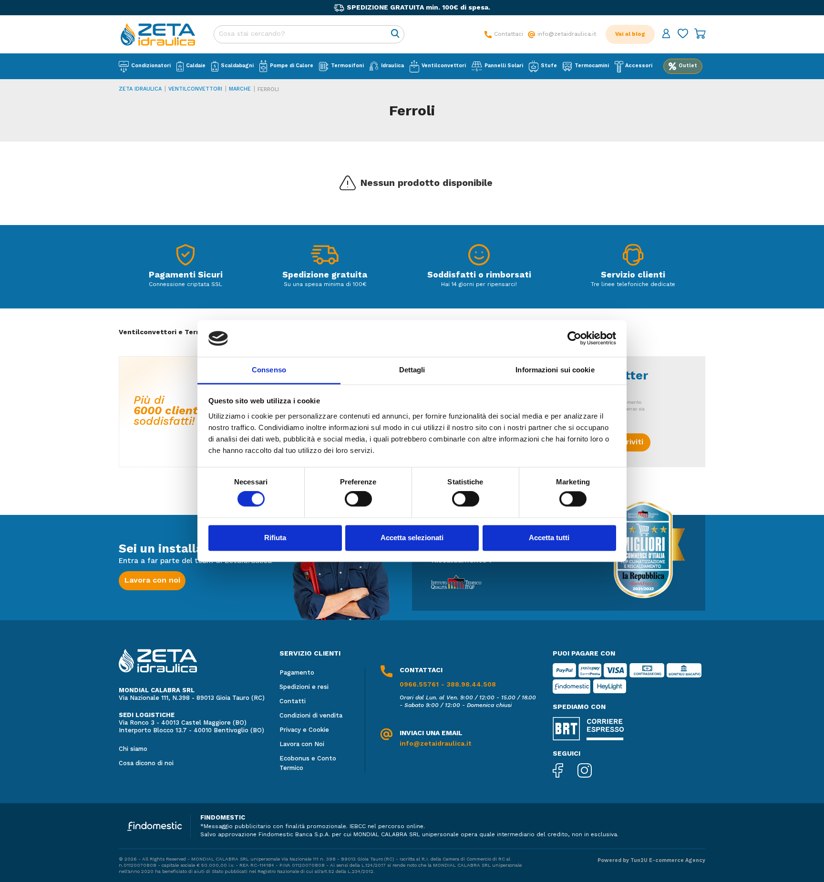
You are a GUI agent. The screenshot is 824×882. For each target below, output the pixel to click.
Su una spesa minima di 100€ (325, 284)
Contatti (292, 701)
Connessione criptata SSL (185, 284)
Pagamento (296, 673)
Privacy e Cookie (304, 730)
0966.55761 (419, 684)
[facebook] (565, 771)
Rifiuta (275, 537)
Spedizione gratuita (324, 275)
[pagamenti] (185, 257)
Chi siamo (133, 749)
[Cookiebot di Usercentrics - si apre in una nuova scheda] (574, 338)
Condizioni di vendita (310, 716)
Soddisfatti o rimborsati (479, 275)
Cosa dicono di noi (146, 763)
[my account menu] (666, 35)
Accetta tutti (549, 537)
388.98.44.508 (471, 684)
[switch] (358, 499)
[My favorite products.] (683, 35)
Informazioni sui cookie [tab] (554, 370)
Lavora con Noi (301, 744)
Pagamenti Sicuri (186, 275)
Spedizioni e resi (304, 687)
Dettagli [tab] (412, 370)
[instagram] (591, 771)
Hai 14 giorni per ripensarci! (479, 284)
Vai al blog (630, 34)
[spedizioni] (325, 257)
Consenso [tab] (269, 370)
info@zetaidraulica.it (436, 743)
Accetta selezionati (412, 537)
